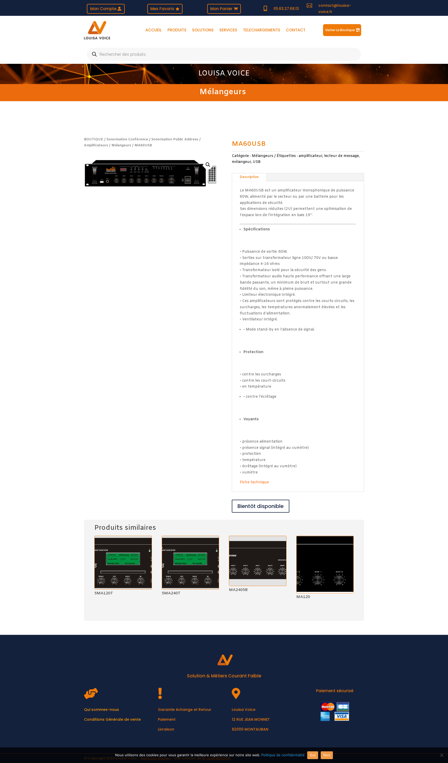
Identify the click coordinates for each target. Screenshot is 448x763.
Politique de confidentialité (283, 755)
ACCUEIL (153, 30)
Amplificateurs (96, 145)
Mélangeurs (223, 92)
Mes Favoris (162, 8)
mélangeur (241, 162)
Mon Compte (103, 8)
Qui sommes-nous (101, 709)
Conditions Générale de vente (112, 719)
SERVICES (228, 30)
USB (257, 162)
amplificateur (310, 156)
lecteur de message (341, 156)
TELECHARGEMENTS (261, 30)
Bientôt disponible (260, 506)
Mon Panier (221, 8)
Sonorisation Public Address (174, 139)
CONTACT (295, 30)
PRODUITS (176, 30)
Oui (313, 755)
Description (249, 177)
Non (326, 755)
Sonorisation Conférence (127, 139)
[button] (208, 164)
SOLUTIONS (203, 30)
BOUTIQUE (93, 139)
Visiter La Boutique (340, 30)
